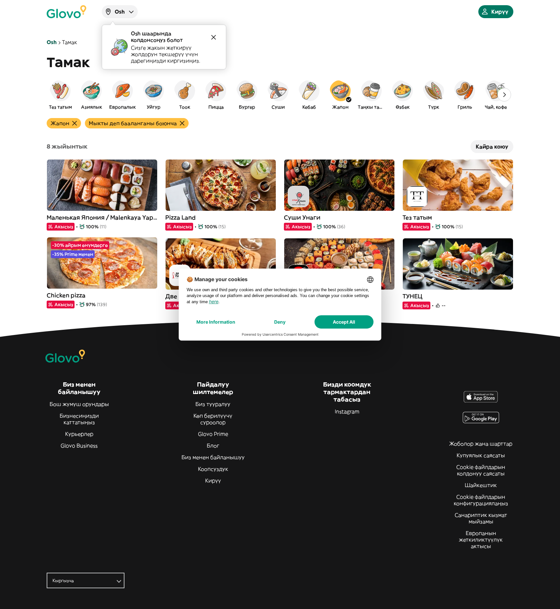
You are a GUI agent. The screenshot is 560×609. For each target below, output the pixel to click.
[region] (280, 94)
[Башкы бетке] (66, 11)
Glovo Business (79, 445)
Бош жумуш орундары (79, 404)
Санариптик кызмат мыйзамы (481, 518)
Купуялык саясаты (481, 455)
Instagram (347, 411)
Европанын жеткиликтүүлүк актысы (481, 539)
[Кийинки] (504, 94)
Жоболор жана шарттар (480, 443)
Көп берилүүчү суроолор (212, 418)
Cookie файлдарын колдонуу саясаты (480, 470)
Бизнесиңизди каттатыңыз (79, 418)
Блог (213, 445)
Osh (52, 42)
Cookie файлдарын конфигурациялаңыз (481, 500)
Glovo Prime (213, 434)
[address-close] (213, 37)
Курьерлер (79, 434)
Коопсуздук (213, 469)
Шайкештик (481, 485)
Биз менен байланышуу (213, 457)
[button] (60, 94)
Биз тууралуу (212, 404)
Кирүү (213, 480)
